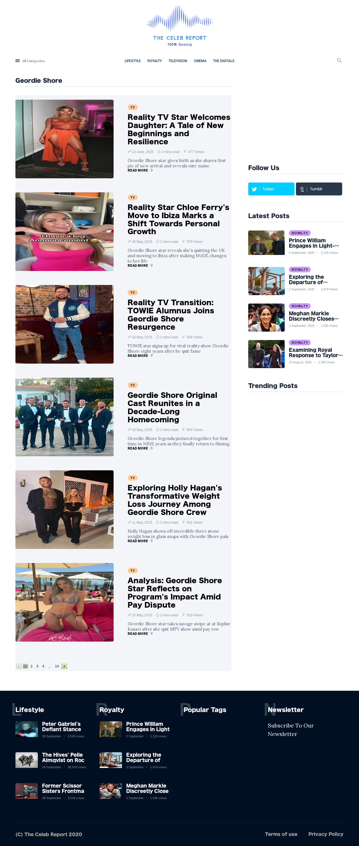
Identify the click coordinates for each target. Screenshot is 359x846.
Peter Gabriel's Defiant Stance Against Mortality (64, 729)
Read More (138, 170)
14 (57, 666)
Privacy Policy (326, 834)
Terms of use (281, 834)
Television (178, 61)
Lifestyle (133, 61)
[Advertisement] (303, 116)
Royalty (155, 61)
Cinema (200, 61)
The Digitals (223, 61)
